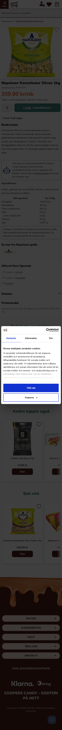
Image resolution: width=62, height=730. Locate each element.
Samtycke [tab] (11, 338)
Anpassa (29, 397)
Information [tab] (31, 338)
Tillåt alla (31, 388)
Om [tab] (51, 338)
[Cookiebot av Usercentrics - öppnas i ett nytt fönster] (46, 330)
